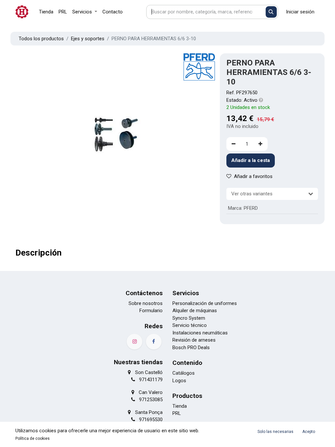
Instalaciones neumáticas (200, 333)
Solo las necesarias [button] (275, 431)
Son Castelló (149, 372)
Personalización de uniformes (204, 303)
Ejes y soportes (87, 39)
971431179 (151, 380)
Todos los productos (41, 39)
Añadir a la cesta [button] (250, 160)
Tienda (179, 406)
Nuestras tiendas (138, 362)
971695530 (151, 419)
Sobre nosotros (146, 303)
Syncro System (188, 318)
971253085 (151, 399)
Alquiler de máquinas (194, 310)
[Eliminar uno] (233, 144)
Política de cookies (32, 438)
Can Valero (151, 392)
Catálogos (183, 373)
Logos (179, 381)
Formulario (151, 310)
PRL (176, 413)
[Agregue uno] (260, 144)
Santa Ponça (149, 412)
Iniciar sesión (300, 12)
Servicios (185, 293)
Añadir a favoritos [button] (253, 176)
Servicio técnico (189, 325)
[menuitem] (46, 12)
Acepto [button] (308, 431)
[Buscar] (271, 12)
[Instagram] (134, 341)
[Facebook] (154, 341)
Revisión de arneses (194, 340)
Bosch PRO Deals (191, 347)
